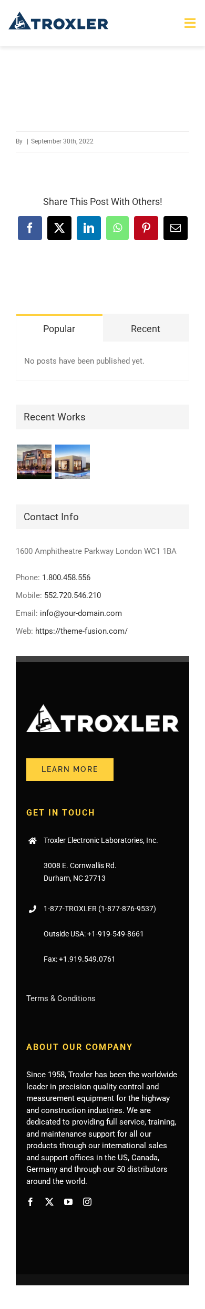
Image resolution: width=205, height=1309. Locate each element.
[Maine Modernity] (72, 462)
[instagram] (87, 1202)
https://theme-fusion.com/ (81, 631)
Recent (145, 328)
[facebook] (30, 1202)
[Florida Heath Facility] (34, 462)
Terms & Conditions (61, 998)
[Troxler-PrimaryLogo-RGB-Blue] (58, 15)
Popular (59, 328)
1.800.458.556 (66, 577)
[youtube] (68, 1202)
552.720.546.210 (72, 595)
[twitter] (49, 1202)
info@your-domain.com (81, 613)
